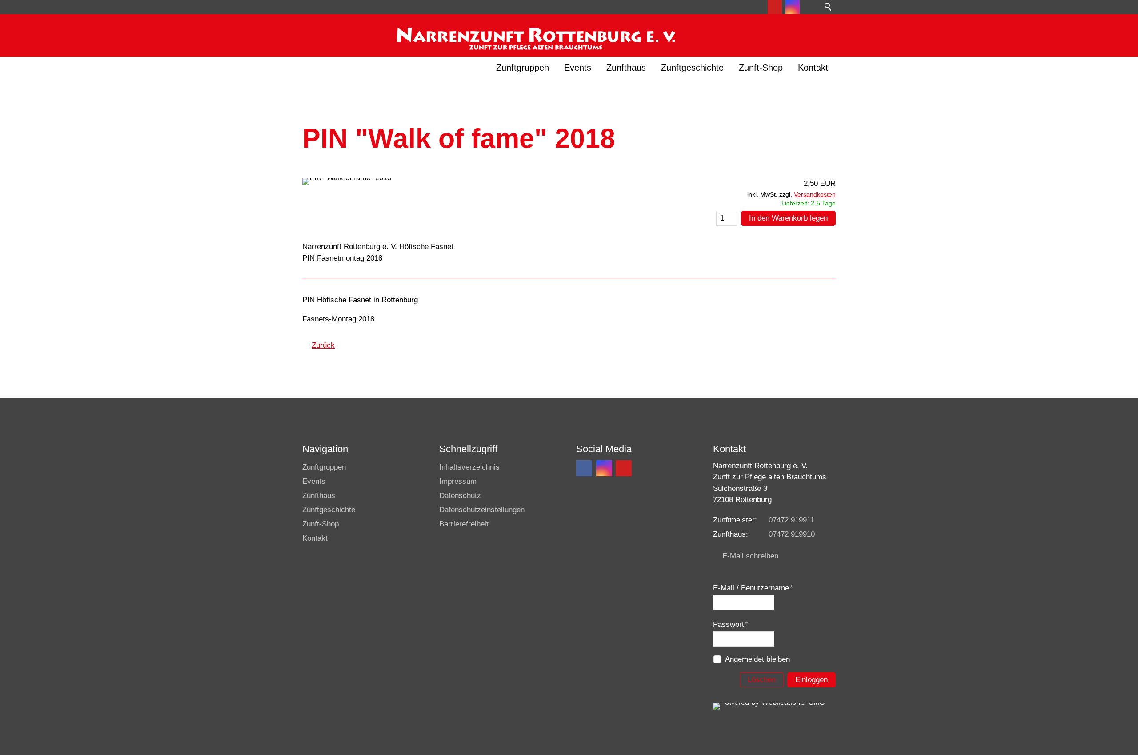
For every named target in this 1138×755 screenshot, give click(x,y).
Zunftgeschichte (692, 67)
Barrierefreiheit (464, 524)
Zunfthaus (626, 67)
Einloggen (811, 679)
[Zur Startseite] (534, 34)
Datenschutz (460, 495)
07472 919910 (792, 534)
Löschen (762, 679)
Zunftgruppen (522, 67)
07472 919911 (791, 520)
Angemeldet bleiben (757, 659)
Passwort (730, 624)
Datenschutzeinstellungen (482, 510)
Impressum (458, 481)
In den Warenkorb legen (788, 218)
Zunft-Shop (761, 67)
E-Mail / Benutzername (753, 588)
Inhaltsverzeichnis (469, 467)
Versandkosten (815, 194)
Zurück (323, 345)
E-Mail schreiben (750, 556)
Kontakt (813, 67)
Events (577, 67)
